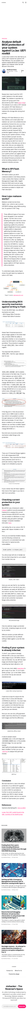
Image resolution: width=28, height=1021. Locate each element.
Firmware (4, 38)
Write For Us (18, 970)
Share (22, 71)
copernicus (20, 668)
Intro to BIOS (22, 808)
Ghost (17, 974)
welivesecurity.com (18, 295)
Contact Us (9, 970)
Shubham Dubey (12, 69)
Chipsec (4, 510)
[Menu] (25, 2)
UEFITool (5, 751)
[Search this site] (23, 2)
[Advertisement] (14, 20)
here (9, 523)
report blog (21, 103)
